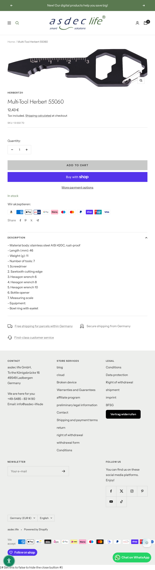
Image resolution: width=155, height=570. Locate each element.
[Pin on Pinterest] (25, 220)
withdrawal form (68, 442)
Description (16, 237)
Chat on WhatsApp (135, 557)
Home (11, 41)
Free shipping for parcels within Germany (44, 326)
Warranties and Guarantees (76, 390)
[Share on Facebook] (20, 220)
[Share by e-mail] (37, 220)
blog (60, 367)
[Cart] (145, 23)
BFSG (110, 405)
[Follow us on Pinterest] (142, 491)
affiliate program (68, 397)
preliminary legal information (77, 405)
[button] (9, 561)
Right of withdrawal (119, 382)
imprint (111, 397)
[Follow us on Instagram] (132, 491)
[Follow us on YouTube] (111, 501)
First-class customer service (34, 337)
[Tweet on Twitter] (31, 220)
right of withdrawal (70, 435)
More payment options (77, 187)
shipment (112, 390)
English (44, 518)
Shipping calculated (38, 115)
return (61, 427)
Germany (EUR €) (21, 518)
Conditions (64, 450)
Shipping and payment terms (77, 420)
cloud (60, 375)
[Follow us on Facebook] (111, 491)
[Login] (137, 22)
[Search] (17, 23)
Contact (62, 412)
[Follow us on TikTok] (121, 501)
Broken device (67, 382)
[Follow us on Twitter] (121, 491)
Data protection (117, 375)
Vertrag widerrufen (123, 414)
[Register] (63, 471)
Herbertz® (15, 92)
